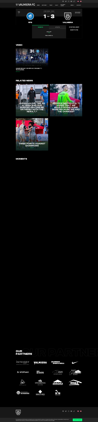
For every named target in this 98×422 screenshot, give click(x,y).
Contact (79, 5)
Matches (44, 5)
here (53, 420)
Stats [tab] (57, 27)
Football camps (63, 5)
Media (72, 5)
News (38, 5)
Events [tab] (40, 27)
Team (50, 5)
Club (56, 5)
